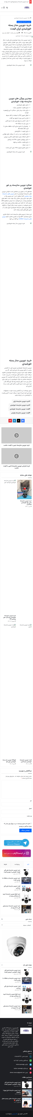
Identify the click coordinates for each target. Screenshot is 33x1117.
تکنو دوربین (14, 1114)
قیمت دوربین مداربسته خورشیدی (19, 409)
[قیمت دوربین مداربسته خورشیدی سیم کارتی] (24, 691)
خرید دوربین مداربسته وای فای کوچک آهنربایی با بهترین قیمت (12, 871)
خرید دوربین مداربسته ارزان (21, 401)
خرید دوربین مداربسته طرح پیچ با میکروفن (12, 1091)
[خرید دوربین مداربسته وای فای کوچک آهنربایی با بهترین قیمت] (26, 872)
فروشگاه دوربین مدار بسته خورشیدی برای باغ (9, 761)
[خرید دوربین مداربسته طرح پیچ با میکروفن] (27, 1092)
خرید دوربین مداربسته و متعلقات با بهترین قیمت (11, 879)
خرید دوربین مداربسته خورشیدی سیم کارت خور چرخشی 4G (9, 617)
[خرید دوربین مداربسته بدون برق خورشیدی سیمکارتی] (24, 489)
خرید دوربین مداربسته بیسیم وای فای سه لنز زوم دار (16, 2)
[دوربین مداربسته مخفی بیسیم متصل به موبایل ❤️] (27, 1103)
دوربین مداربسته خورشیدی (20, 18)
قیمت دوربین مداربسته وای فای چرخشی (12, 887)
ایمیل (30, 808)
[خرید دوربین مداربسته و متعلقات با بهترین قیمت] (26, 880)
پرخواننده (17, 864)
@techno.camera (18, 1068)
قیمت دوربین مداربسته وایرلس (20, 413)
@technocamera (20, 1064)
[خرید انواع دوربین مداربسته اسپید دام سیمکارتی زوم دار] (26, 898)
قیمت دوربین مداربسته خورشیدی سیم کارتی (26, 761)
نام (31, 801)
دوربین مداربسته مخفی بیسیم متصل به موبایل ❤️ (11, 1099)
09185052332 (17, 1056)
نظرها (5, 864)
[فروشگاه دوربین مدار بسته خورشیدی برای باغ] (8, 691)
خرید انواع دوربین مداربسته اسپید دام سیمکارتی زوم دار (11, 895)
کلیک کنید (16, 1060)
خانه (29, 18)
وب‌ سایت (29, 816)
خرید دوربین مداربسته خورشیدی (19, 405)
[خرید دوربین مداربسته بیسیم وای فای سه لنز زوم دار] (26, 909)
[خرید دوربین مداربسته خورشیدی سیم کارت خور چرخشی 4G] (8, 547)
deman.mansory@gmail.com (17, 1072)
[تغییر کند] (27, 7)
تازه (28, 864)
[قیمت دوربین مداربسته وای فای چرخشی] (26, 888)
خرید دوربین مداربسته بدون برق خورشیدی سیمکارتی (26, 502)
